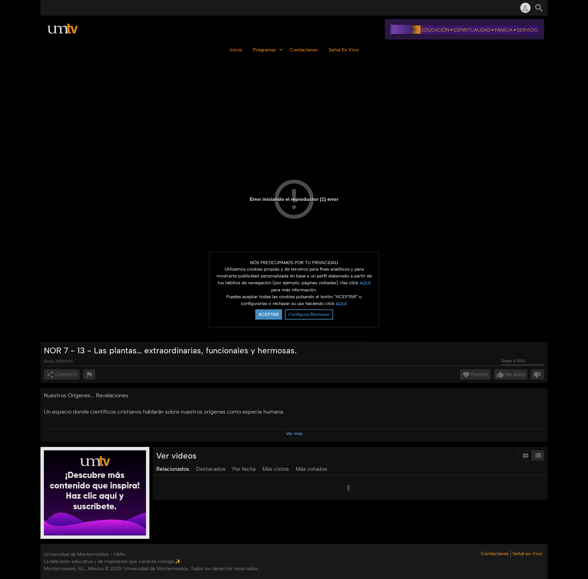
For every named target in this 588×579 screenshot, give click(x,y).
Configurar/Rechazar (309, 314)
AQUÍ (365, 283)
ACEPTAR (269, 314)
